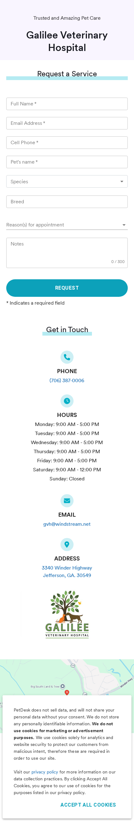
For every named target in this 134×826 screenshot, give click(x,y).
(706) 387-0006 (67, 380)
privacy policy (44, 771)
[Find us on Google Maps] (67, 546)
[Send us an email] (67, 502)
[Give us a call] (67, 359)
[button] (67, 225)
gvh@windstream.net (67, 524)
